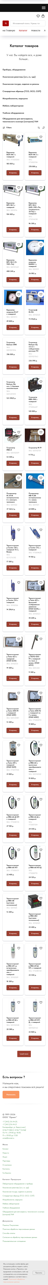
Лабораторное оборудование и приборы (18, 1184)
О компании (7, 1165)
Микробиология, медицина (12, 1200)
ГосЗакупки (7, 1173)
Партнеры (6, 1161)
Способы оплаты (9, 1233)
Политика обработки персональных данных (19, 1229)
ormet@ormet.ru (8, 1138)
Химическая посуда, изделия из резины (17, 1192)
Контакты (6, 1169)
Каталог (23, 30)
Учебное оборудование (11, 1208)
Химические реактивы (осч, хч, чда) (16, 1188)
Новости (35, 30)
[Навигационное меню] (43, 8)
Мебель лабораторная (11, 1204)
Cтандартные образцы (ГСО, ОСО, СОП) (18, 1196)
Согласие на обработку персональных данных (20, 1237)
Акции (5, 1157)
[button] (38, 15)
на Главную (9, 30)
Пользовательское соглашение (14, 1241)
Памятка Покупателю (11, 1225)
